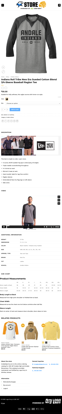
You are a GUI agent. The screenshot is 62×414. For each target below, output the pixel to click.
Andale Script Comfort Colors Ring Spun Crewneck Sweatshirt (51, 347)
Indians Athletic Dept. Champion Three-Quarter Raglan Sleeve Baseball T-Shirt (10, 346)
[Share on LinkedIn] (17, 121)
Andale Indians (15, 76)
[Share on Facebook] (5, 121)
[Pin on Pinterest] (14, 121)
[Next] (60, 337)
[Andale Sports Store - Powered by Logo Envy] (31, 5)
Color (2, 98)
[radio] (7, 99)
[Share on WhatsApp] (2, 121)
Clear (59, 97)
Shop (7, 76)
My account (7, 385)
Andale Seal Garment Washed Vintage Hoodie (30, 347)
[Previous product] (6, 88)
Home (2, 76)
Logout (5, 388)
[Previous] (1, 337)
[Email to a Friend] (11, 121)
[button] (2, 5)
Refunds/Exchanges (9, 382)
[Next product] (2, 88)
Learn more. (22, 159)
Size (2, 103)
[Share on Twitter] (8, 121)
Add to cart (15, 109)
